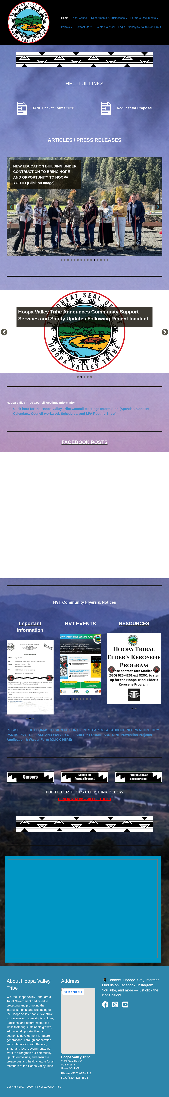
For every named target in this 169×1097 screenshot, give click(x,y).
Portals (65, 27)
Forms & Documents (143, 17)
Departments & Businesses (108, 17)
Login (121, 27)
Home (64, 17)
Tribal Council (79, 17)
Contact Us (82, 27)
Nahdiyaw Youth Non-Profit (144, 27)
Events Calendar (105, 27)
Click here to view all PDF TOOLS (84, 799)
